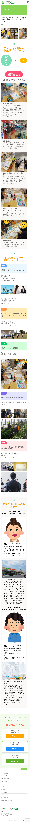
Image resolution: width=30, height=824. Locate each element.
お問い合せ (3, 803)
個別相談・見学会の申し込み (6, 800)
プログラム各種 (4, 792)
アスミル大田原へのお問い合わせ (15, 734)
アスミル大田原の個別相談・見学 (15, 759)
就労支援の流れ (4, 789)
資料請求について (4, 797)
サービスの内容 (4, 775)
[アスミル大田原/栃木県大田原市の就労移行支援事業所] (9, 2)
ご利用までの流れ (4, 781)
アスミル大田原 (12, 820)
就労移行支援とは (4, 773)
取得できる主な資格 (5, 794)
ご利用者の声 (3, 784)
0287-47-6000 (17, 725)
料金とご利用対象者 (5, 778)
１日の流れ (3, 786)
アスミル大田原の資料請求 (15, 746)
